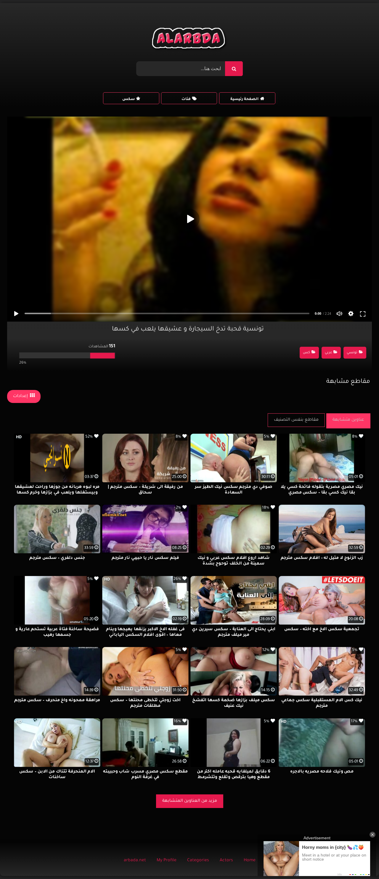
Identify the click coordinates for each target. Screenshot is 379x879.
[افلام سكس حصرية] (189, 39)
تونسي (352, 353)
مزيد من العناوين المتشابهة (189, 801)
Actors (226, 860)
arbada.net (135, 860)
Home (250, 860)
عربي (328, 353)
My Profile (166, 860)
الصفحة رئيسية (244, 99)
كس (306, 353)
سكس (128, 99)
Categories (198, 860)
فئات (186, 99)
